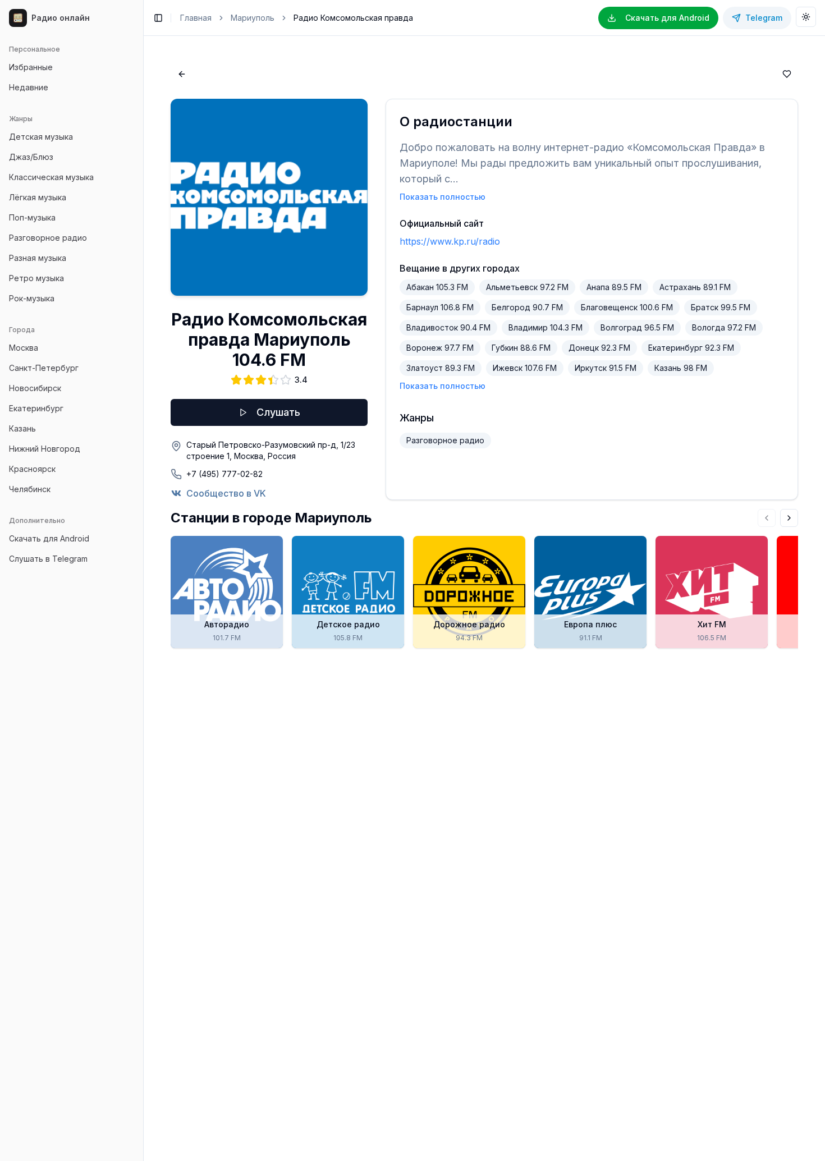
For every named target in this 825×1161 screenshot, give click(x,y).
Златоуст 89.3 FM (440, 368)
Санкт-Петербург (44, 368)
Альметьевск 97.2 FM (527, 287)
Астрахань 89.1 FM (695, 287)
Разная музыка (37, 258)
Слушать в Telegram (48, 558)
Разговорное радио (48, 237)
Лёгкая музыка (37, 197)
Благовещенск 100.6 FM (627, 307)
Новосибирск (35, 388)
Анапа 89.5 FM (613, 287)
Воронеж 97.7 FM (440, 347)
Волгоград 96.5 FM (637, 327)
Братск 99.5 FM (720, 307)
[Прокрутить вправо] (789, 518)
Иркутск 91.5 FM (605, 368)
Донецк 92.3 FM (599, 347)
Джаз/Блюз (31, 157)
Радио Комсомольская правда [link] (353, 17)
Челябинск (30, 489)
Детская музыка (41, 136)
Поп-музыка (32, 217)
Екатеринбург (36, 408)
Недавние (28, 87)
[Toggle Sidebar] (143, 580)
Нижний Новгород (44, 448)
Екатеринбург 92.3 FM (691, 347)
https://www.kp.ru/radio (450, 241)
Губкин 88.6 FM (521, 347)
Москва (23, 347)
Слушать (278, 412)
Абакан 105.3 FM (437, 287)
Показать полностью (442, 196)
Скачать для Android (49, 538)
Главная (196, 17)
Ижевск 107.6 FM (525, 368)
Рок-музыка (31, 298)
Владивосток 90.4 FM (448, 327)
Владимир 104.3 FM (545, 327)
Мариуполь (252, 17)
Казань (22, 428)
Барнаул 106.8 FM (440, 307)
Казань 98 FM (680, 368)
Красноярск (32, 469)
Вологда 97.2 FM (724, 327)
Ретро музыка (36, 278)
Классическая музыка (51, 177)
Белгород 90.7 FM (527, 307)
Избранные (31, 67)
